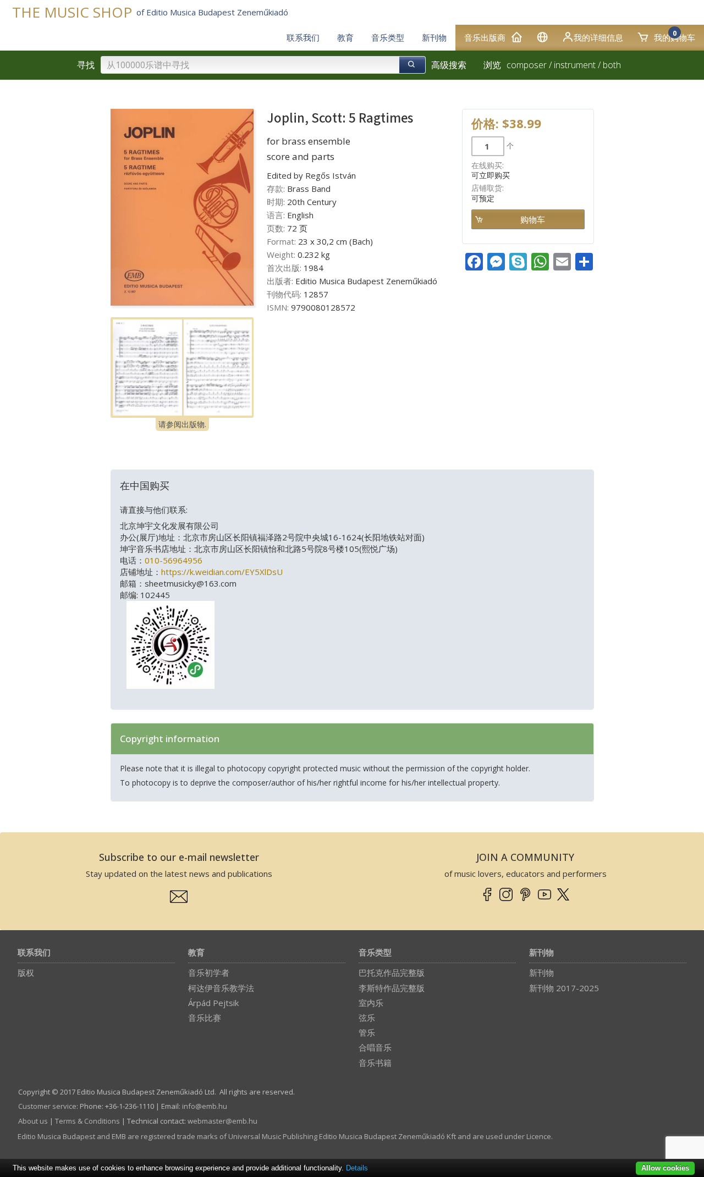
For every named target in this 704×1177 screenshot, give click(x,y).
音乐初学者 (208, 972)
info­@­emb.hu (204, 1106)
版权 (26, 972)
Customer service (47, 1106)
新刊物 (541, 953)
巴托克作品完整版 (392, 972)
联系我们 (34, 953)
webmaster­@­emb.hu (222, 1121)
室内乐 (371, 1002)
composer (527, 65)
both (612, 65)
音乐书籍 (375, 1062)
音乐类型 (375, 953)
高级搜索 (448, 64)
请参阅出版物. (182, 424)
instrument (575, 65)
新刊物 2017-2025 (564, 987)
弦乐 (367, 1017)
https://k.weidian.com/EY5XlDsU (222, 571)
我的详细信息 (598, 37)
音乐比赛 (204, 1017)
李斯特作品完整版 (392, 987)
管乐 (367, 1032)
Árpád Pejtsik (213, 1002)
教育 (196, 953)
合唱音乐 (375, 1047)
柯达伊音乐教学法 (221, 987)
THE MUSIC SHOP (72, 12)
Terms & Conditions (87, 1121)
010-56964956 (173, 560)
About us (33, 1121)
